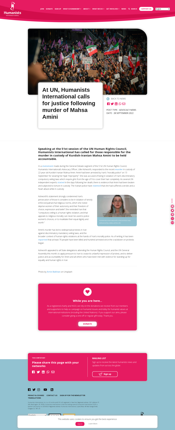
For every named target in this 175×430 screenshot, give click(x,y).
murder (119, 169)
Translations (34, 398)
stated (61, 182)
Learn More (93, 423)
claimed (97, 185)
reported (42, 239)
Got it (80, 424)
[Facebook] (29, 389)
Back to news (118, 98)
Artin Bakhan (53, 271)
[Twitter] (33, 389)
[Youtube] (45, 389)
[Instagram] (38, 389)
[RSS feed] (52, 389)
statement (47, 166)
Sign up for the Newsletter (72, 395)
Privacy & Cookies (36, 395)
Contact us (52, 395)
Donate (87, 324)
